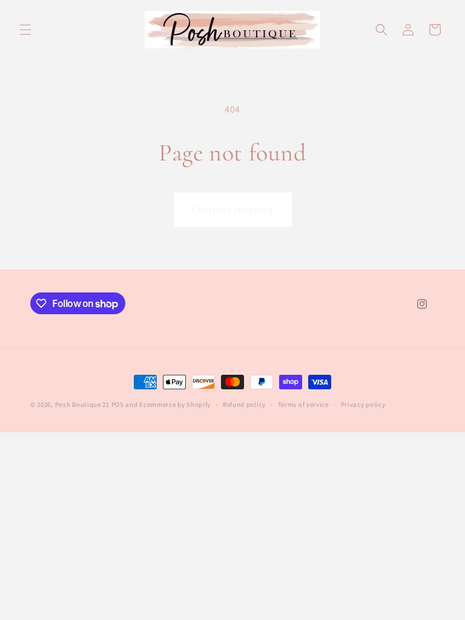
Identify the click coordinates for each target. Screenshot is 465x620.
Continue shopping (233, 209)
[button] (25, 29)
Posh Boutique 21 (82, 404)
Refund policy (244, 404)
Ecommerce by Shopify (175, 404)
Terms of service (303, 404)
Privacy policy (363, 404)
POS (117, 404)
